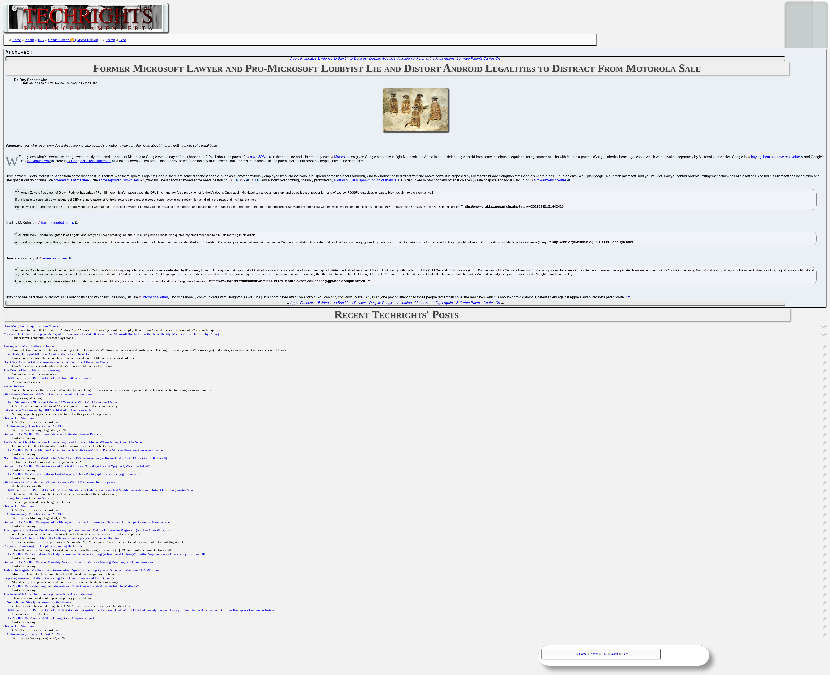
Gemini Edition (58, 40)
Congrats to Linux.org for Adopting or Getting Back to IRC (44, 546)
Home (16, 40)
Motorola (341, 157)
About (29, 40)
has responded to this (57, 222)
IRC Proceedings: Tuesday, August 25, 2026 (33, 426)
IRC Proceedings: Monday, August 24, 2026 (33, 514)
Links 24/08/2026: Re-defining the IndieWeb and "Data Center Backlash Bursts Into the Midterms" (71, 586)
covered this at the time (71, 180)
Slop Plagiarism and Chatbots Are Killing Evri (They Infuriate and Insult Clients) (58, 578)
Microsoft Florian (155, 297)
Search (110, 40)
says (259, 157)
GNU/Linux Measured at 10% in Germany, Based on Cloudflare (47, 394)
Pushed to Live (13, 386)
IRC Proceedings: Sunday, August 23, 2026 (33, 634)
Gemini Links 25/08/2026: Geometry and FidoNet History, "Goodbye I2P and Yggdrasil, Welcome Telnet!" (76, 466)
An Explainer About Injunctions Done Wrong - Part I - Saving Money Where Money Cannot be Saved (73, 442)
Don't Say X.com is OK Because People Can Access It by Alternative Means (56, 362)
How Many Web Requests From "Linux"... (32, 326)
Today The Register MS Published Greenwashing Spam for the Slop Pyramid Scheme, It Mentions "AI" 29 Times (81, 570)
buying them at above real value (775, 157)
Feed (122, 40)
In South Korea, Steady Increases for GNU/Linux (37, 602)
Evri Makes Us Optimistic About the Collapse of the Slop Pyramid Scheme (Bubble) (61, 538)
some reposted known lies (119, 180)
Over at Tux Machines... (20, 418)
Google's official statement (91, 161)
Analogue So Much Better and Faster (28, 346)
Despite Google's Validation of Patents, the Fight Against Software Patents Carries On (434, 58)
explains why (40, 161)
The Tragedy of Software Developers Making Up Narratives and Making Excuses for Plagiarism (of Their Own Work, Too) (87, 530)
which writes (550, 180)
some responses (55, 258)
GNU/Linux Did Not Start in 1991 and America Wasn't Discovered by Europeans (59, 482)
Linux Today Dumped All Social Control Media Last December (47, 354)
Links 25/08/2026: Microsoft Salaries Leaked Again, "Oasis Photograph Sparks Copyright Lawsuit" (71, 474)
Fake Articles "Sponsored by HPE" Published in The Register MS (48, 410)
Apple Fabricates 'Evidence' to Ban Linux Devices (328, 58)
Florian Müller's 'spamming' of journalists (365, 180)
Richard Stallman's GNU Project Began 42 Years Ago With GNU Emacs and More (60, 402)
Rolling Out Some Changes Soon (26, 498)
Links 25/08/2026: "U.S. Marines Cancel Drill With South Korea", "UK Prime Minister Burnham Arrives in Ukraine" (83, 450)
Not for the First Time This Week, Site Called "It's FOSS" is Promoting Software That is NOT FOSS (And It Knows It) (85, 458)
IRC (41, 40)
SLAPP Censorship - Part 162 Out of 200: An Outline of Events (47, 378)
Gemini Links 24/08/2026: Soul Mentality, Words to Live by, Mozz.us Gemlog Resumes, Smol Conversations (78, 562)
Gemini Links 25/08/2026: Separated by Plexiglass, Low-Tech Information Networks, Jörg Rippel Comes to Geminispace (86, 522)
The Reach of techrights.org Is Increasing (31, 370)
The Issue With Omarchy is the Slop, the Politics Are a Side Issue (47, 594)
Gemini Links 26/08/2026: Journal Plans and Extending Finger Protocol (52, 434)
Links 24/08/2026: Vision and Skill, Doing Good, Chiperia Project (48, 618)
